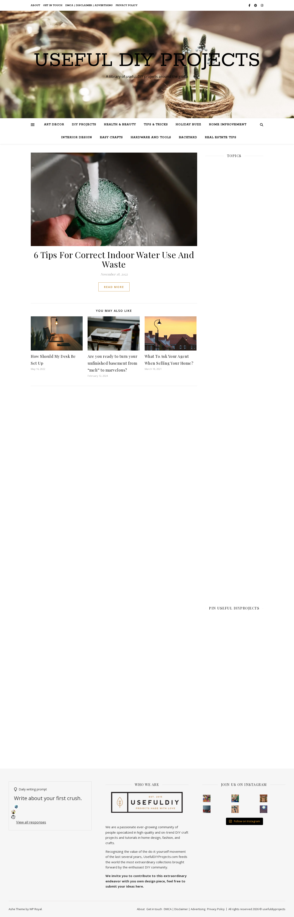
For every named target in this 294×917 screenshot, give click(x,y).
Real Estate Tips (220, 137)
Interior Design (76, 137)
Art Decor (54, 124)
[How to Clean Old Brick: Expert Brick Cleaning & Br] (264, 798)
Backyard (188, 137)
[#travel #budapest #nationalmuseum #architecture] (264, 809)
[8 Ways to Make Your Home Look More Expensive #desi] (207, 809)
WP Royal (35, 909)
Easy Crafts (111, 137)
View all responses (31, 822)
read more (114, 287)
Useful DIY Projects (147, 60)
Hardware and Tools (151, 137)
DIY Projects (84, 124)
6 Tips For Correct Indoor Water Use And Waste (114, 259)
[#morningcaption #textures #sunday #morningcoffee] (235, 809)
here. (140, 886)
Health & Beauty (120, 124)
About (35, 5)
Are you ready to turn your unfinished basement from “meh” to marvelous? (112, 363)
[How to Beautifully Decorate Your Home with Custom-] (207, 798)
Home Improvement (227, 124)
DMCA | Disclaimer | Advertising (89, 5)
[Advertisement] (234, 310)
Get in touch (52, 5)
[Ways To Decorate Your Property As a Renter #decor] (235, 798)
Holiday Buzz (188, 124)
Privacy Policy (127, 5)
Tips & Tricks (156, 124)
